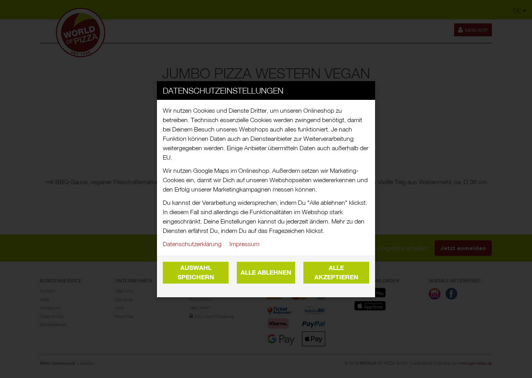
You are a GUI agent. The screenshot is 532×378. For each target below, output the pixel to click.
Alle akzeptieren (336, 272)
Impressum (244, 244)
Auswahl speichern (196, 272)
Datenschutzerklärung (192, 244)
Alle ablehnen (266, 272)
